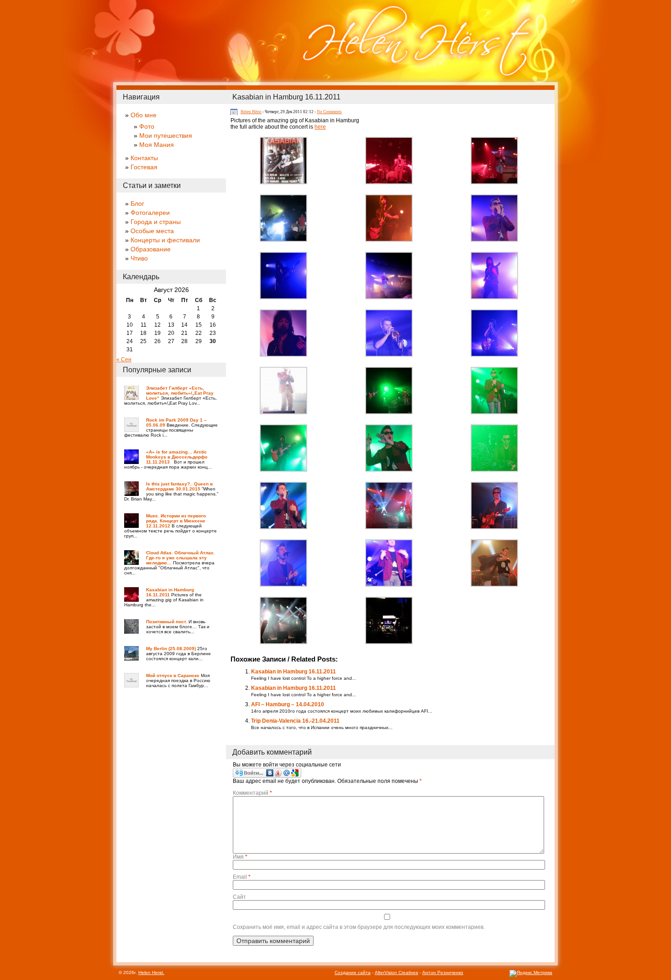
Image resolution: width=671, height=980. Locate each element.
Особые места (152, 231)
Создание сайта (353, 972)
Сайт (239, 897)
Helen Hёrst (251, 111)
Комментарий (252, 793)
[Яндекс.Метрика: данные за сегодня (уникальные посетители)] (530, 973)
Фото (146, 126)
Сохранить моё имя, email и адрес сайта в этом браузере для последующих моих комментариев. (359, 927)
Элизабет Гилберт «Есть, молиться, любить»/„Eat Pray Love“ (180, 393)
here (320, 127)
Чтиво (139, 258)
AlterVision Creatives (396, 972)
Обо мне (144, 115)
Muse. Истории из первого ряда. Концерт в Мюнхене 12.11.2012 (176, 520)
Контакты (144, 158)
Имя (240, 857)
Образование (151, 249)
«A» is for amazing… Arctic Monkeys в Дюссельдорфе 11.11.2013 (177, 456)
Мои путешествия (165, 135)
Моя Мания (156, 144)
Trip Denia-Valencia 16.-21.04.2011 (295, 721)
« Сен (123, 359)
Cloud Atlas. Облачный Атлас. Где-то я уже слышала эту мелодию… (180, 557)
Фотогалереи (150, 212)
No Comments (329, 111)
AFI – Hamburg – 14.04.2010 (287, 704)
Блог (137, 203)
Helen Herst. (151, 972)
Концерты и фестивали (165, 240)
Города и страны (156, 221)
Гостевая (144, 167)
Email (242, 877)
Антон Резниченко (442, 972)
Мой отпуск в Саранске (172, 675)
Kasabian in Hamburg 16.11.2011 (286, 97)
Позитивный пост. (166, 621)
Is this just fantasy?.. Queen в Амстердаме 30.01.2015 (179, 486)
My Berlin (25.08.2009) (171, 648)
